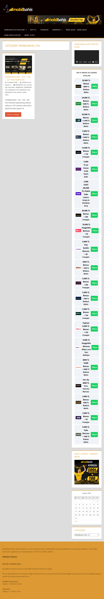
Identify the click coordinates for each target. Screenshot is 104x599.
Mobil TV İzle (29, 35)
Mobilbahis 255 (25, 90)
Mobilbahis (19, 87)
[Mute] (93, 62)
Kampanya (56, 30)
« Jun (75, 521)
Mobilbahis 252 (20, 85)
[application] (86, 57)
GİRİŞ (94, 86)
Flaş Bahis (11, 87)
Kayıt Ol (33, 30)
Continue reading (13, 114)
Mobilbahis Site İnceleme (14, 30)
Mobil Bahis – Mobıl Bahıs (76, 30)
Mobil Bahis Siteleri (12, 35)
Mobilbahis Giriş (10, 92)
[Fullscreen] (96, 62)
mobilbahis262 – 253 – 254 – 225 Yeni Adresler (18, 78)
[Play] (77, 62)
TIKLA (94, 103)
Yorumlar (44, 30)
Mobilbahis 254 (13, 90)
